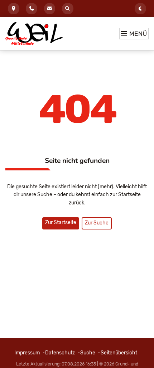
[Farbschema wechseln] (140, 8)
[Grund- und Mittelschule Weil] (34, 33)
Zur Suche (97, 223)
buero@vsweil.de (50, 8)
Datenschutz (60, 353)
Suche (67, 8)
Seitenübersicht (119, 353)
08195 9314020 (31, 8)
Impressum (27, 353)
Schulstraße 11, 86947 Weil (13, 8)
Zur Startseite (60, 222)
